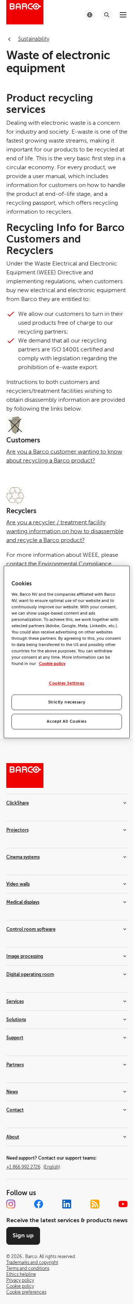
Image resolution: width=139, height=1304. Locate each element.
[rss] (94, 1204)
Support (14, 1037)
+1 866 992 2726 (33, 1167)
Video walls (18, 884)
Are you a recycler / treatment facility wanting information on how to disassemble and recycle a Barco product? (64, 531)
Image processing (24, 956)
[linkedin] (66, 1204)
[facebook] (38, 1204)
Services (15, 1001)
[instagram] (10, 1204)
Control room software (31, 929)
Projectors (17, 830)
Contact (15, 1110)
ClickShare (17, 803)
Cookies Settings (67, 683)
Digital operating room (30, 974)
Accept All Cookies (66, 721)
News (12, 1091)
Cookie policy (52, 663)
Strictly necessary (66, 702)
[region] (66, 652)
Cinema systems (23, 857)
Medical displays (22, 902)
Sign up (23, 1235)
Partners (15, 1064)
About (12, 1137)
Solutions (16, 1019)
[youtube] (123, 1204)
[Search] (107, 15)
